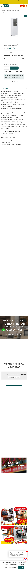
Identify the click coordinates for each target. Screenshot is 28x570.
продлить (23, 374)
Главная (3, 10)
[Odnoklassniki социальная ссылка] (14, 82)
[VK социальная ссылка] (18, 82)
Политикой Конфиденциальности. (14, 564)
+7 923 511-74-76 (14, 330)
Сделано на (11, 377)
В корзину (14, 68)
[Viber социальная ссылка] (20, 82)
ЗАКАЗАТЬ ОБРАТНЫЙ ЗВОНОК (14, 334)
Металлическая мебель (13, 10)
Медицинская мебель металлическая (11, 12)
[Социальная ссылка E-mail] (12, 82)
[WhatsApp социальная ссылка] (16, 82)
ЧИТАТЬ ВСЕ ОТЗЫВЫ (14, 387)
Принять (21, 567)
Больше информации (10, 567)
